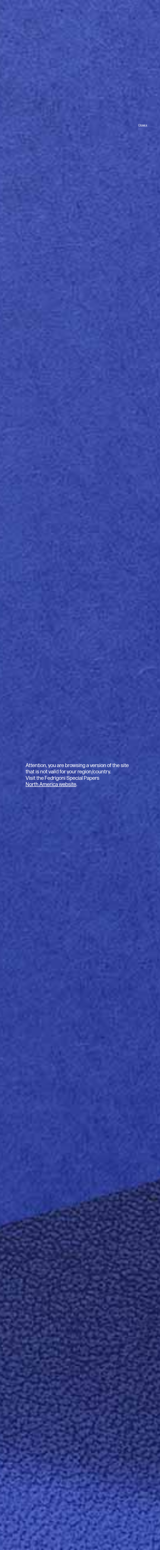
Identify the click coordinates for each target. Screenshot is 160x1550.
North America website (51, 784)
